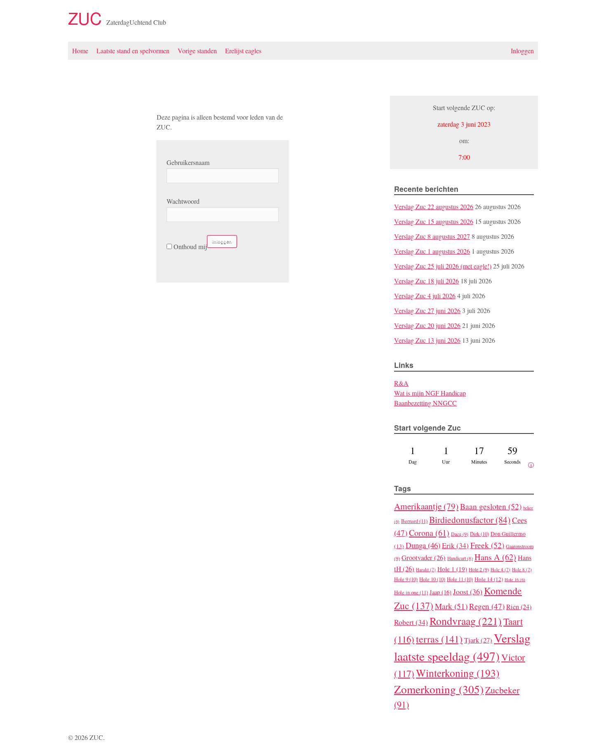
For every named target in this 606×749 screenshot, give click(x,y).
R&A (401, 383)
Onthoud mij (189, 246)
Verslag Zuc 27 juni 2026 (427, 310)
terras (439, 638)
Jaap (440, 592)
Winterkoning (457, 673)
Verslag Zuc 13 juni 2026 (427, 340)
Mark (451, 606)
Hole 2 (479, 569)
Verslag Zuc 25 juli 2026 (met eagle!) (442, 265)
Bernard (414, 521)
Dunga (423, 545)
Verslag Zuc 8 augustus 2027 (432, 236)
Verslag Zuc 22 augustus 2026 (433, 206)
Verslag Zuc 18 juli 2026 (426, 280)
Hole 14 (488, 579)
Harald (426, 569)
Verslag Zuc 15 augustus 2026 (433, 221)
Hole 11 (460, 579)
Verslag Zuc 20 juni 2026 (427, 325)
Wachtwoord (183, 201)
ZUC (87, 17)
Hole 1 (452, 569)
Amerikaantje (426, 506)
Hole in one (411, 592)
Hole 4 (500, 569)
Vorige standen (197, 50)
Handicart (460, 558)
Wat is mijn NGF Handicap (430, 393)
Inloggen (522, 50)
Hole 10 (432, 579)
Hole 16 (515, 579)
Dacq (459, 533)
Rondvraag (466, 621)
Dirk (479, 533)
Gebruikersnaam (188, 162)
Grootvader (424, 557)
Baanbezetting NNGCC (425, 402)
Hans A (495, 557)
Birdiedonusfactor (469, 519)
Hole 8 (522, 569)
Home (80, 50)
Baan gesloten (490, 506)
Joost (467, 591)
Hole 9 (406, 579)
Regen (487, 606)
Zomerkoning (439, 689)
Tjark (478, 640)
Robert (411, 622)
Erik (455, 545)
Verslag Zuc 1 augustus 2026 (432, 251)
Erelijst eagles (243, 50)
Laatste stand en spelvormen (132, 50)
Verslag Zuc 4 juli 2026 (425, 295)
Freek (487, 544)
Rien (518, 606)
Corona (429, 532)
